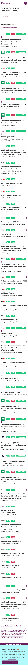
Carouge (3, 630)
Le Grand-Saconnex (20, 633)
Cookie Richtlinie (12, 658)
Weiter (9, 662)
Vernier (9, 630)
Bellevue (9, 637)
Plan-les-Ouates (17, 630)
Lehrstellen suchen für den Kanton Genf (15, 629)
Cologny (3, 637)
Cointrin (15, 636)
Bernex (10, 636)
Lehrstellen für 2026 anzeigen (9, 27)
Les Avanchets (17, 637)
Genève (24, 630)
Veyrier (20, 636)
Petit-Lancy (4, 631)
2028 (13, 68)
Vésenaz (7, 634)
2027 (8, 34)
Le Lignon (11, 631)
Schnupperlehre (21, 34)
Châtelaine (13, 634)
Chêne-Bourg (9, 633)
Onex (2, 634)
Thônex (17, 631)
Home (2, 8)
